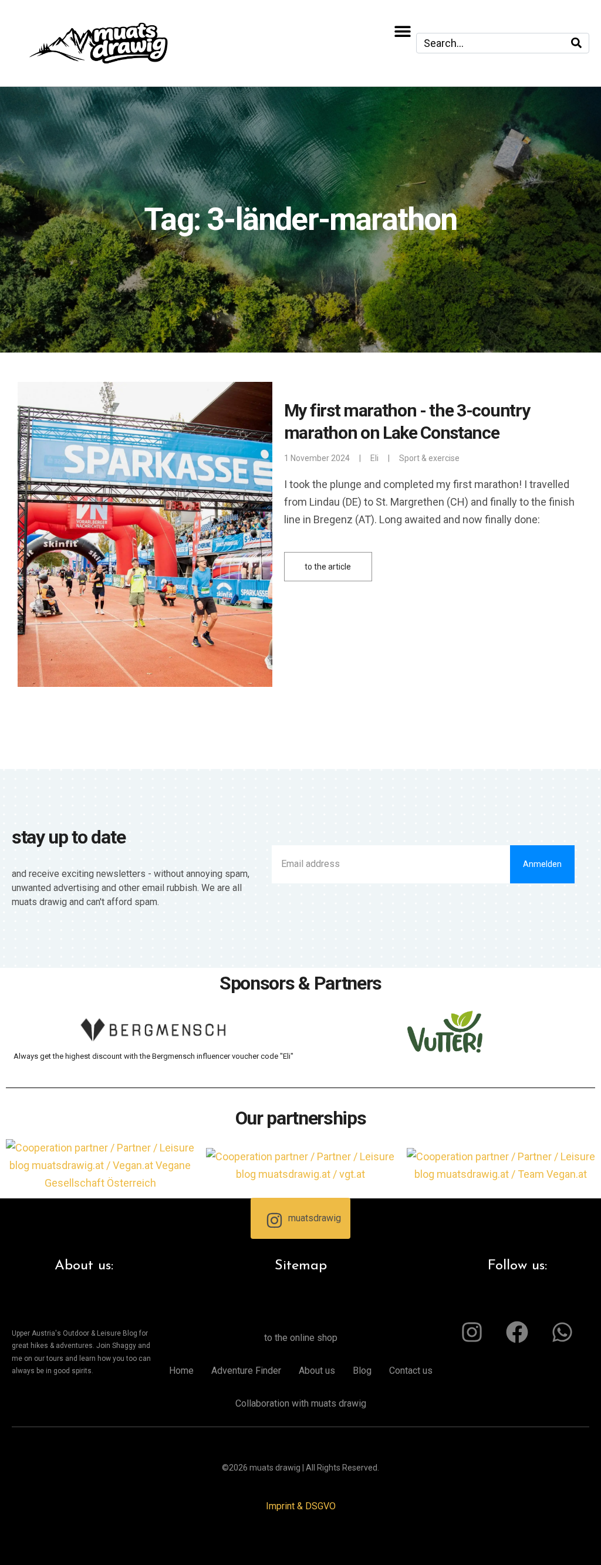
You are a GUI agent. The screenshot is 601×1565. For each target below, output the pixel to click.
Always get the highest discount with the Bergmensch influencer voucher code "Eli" (153, 1056)
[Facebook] (517, 1332)
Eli (374, 458)
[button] (403, 31)
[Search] (576, 43)
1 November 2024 (317, 458)
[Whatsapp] (562, 1332)
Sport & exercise (429, 458)
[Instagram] (472, 1332)
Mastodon (16, 1548)
